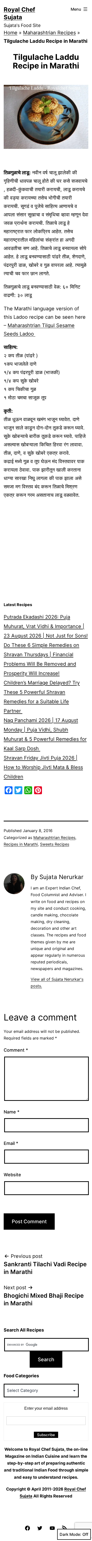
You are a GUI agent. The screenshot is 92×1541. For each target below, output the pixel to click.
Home (10, 33)
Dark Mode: (70, 1534)
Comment (16, 1050)
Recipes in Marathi (21, 844)
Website (12, 1174)
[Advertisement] (46, 550)
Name (11, 1111)
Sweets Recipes (54, 844)
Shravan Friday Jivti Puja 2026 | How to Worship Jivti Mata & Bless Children (43, 767)
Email (11, 1143)
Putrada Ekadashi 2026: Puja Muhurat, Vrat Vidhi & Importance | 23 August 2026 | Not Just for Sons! (46, 626)
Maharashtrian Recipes (49, 33)
